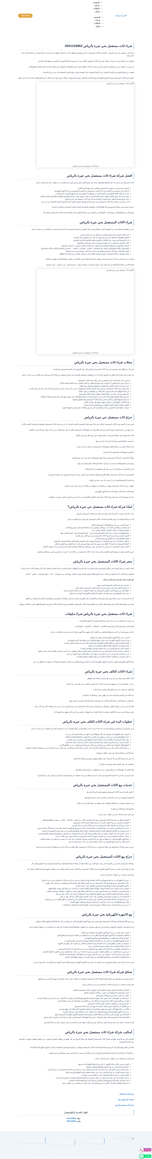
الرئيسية (97, 17)
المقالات (96, 9)
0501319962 (71, 1118)
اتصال (97, 12)
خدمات (97, 6)
